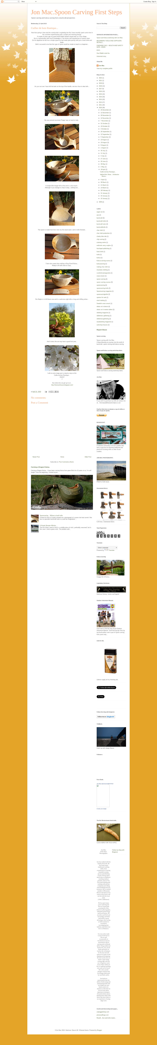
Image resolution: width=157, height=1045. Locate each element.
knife (98, 254)
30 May (103, 164)
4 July (103, 156)
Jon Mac (101, 65)
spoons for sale (101, 297)
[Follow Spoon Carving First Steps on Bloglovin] (106, 718)
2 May (103, 167)
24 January (104, 196)
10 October (104, 126)
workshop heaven (102, 325)
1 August (103, 148)
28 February (104, 190)
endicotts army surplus (104, 245)
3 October (104, 129)
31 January (104, 193)
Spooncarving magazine (104, 291)
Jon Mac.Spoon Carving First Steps (76, 12)
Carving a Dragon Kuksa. (40, 467)
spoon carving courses (104, 282)
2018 (100, 86)
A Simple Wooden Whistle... (48, 525)
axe (98, 215)
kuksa (98, 257)
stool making (101, 300)
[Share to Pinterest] (58, 392)
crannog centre (101, 242)
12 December (105, 112)
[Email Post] (45, 391)
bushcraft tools (101, 224)
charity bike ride (101, 236)
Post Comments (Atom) (66, 462)
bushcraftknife (101, 227)
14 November (105, 118)
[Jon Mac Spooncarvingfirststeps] (103, 806)
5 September (105, 137)
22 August (104, 140)
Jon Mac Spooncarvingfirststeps (105, 783)
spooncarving (101, 285)
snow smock (100, 276)
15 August (104, 142)
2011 (100, 105)
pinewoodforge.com (103, 1015)
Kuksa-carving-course (103, 260)
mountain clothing (102, 270)
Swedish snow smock (103, 303)
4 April (103, 179)
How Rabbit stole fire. (103, 53)
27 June (103, 159)
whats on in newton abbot (104, 309)
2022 (100, 78)
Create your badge (101, 808)
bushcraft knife (101, 221)
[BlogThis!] (52, 392)
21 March (104, 185)
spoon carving (101, 279)
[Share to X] (54, 392)
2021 (100, 80)
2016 (100, 91)
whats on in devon (102, 306)
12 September (105, 134)
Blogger (99, 1030)
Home (62, 457)
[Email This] (50, 392)
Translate (111, 550)
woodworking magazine (104, 322)
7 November (105, 121)
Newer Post (36, 457)
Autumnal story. (101, 56)
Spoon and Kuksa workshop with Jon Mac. (110, 38)
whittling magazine (102, 312)
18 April (103, 169)
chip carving (100, 239)
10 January (104, 198)
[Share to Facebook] (56, 392)
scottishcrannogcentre (103, 273)
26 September (105, 131)
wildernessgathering (103, 319)
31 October (104, 123)
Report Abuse (102, 330)
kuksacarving (101, 264)
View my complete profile (104, 68)
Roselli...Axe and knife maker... (106, 1018)
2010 (100, 107)
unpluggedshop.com (103, 1012)
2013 (100, 99)
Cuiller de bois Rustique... (108, 172)
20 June (103, 161)
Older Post (88, 457)
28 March (104, 182)
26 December (105, 110)
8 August (103, 145)
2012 (100, 102)
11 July (103, 153)
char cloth (100, 230)
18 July (103, 150)
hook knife (100, 251)
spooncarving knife (102, 288)
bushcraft (99, 218)
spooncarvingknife (102, 294)
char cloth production (103, 233)
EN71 (98, 50)
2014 (100, 97)
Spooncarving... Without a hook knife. (51, 515)
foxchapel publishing (103, 248)
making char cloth (102, 267)
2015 (100, 94)
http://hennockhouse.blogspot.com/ (62, 385)
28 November (105, 115)
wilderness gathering (103, 315)
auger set (99, 212)
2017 (100, 88)
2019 (100, 83)
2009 (100, 202)
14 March (104, 188)
